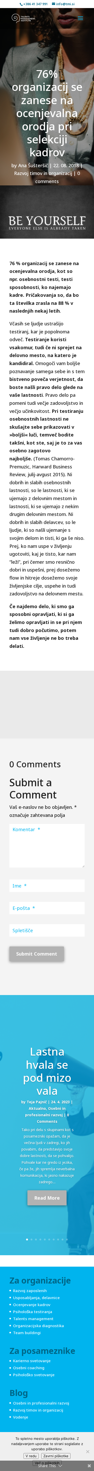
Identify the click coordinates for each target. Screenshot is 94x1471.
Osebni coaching (28, 1367)
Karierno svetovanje (32, 1360)
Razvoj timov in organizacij (43, 173)
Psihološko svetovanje (34, 1374)
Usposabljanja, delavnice (36, 1297)
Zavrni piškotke (55, 1456)
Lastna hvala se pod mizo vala (47, 1071)
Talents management (33, 1318)
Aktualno (37, 1108)
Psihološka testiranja (32, 1311)
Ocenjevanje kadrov (31, 1304)
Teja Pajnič (37, 1101)
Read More (47, 1198)
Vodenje (20, 1417)
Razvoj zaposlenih (30, 1290)
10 (67, 1239)
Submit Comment (36, 954)
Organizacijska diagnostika (38, 1325)
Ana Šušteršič (33, 165)
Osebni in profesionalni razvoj (41, 1403)
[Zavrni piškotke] (87, 1451)
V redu (31, 1456)
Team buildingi (27, 1332)
